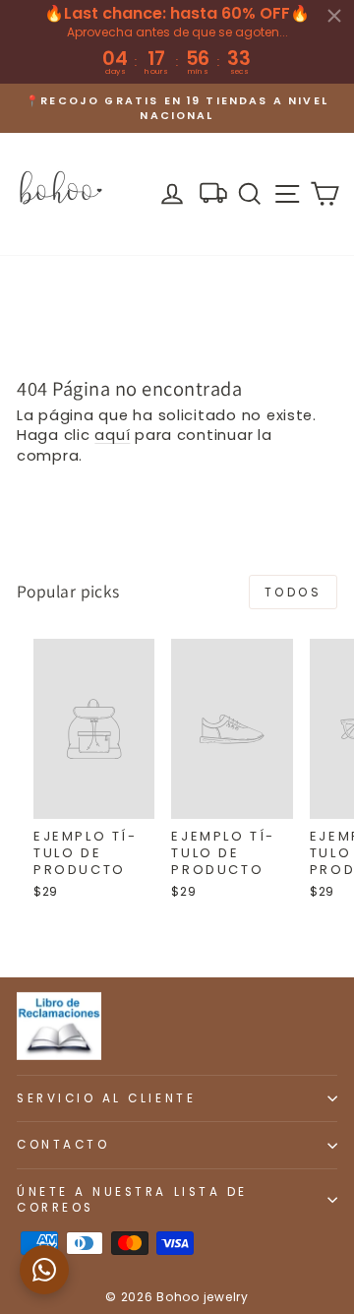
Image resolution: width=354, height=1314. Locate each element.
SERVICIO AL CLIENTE (106, 1098)
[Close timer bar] (334, 16)
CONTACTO (63, 1145)
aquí (112, 435)
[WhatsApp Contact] (44, 1269)
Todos (294, 592)
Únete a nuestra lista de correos (132, 1200)
